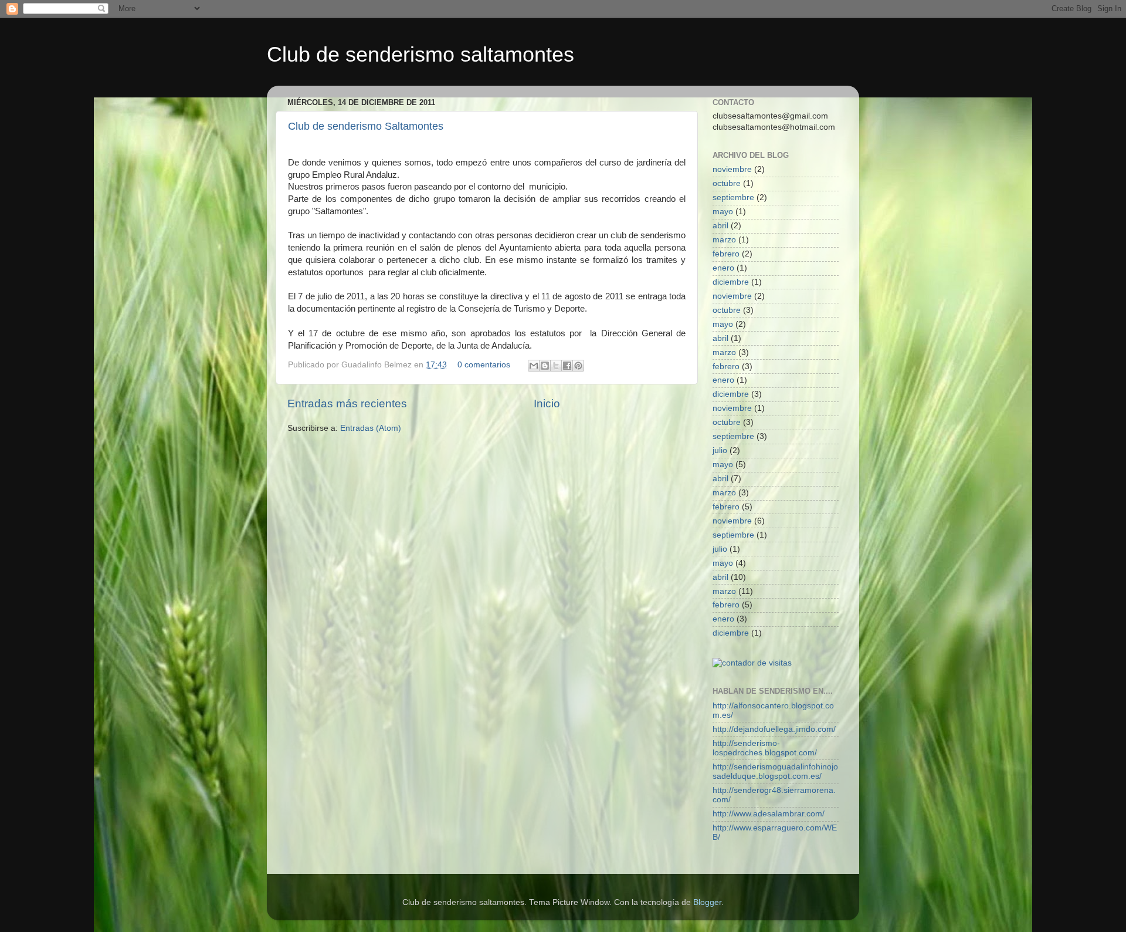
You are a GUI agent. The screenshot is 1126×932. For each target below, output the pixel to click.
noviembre (732, 169)
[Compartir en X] (556, 366)
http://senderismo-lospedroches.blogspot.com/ (765, 748)
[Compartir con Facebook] (567, 366)
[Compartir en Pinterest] (578, 366)
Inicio (547, 403)
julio (720, 450)
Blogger (707, 902)
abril (720, 225)
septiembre (733, 197)
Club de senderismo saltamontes (420, 54)
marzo (724, 239)
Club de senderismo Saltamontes (365, 126)
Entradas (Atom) (370, 428)
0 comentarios (483, 364)
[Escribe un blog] (545, 366)
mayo (723, 211)
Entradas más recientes (347, 403)
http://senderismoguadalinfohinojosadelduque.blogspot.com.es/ (775, 771)
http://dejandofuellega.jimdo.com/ (774, 729)
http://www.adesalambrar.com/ (769, 813)
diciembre (731, 282)
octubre (727, 183)
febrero (726, 253)
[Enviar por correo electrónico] (534, 366)
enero (723, 268)
